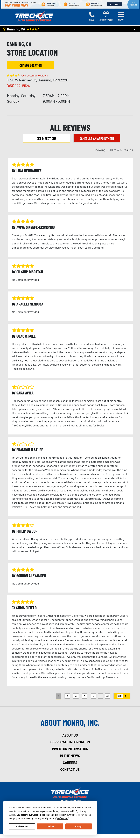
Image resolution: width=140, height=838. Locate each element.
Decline (50, 826)
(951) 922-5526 (18, 85)
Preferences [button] (62, 818)
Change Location (30, 65)
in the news (70, 756)
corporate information (70, 742)
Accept (78, 826)
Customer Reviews (34, 75)
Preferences (22, 826)
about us (70, 735)
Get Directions (46, 139)
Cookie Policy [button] (76, 815)
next (120, 695)
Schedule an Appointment (97, 139)
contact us (70, 769)
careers (70, 763)
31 (107, 695)
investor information (70, 749)
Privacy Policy (71, 800)
